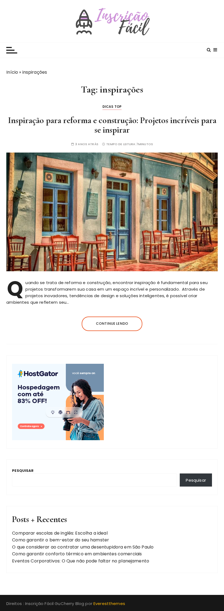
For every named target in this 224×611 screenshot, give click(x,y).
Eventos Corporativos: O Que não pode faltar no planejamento (81, 561)
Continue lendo (112, 323)
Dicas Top (112, 106)
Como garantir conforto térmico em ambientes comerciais (77, 554)
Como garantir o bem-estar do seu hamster (60, 540)
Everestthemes (109, 603)
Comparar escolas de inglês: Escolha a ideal (59, 533)
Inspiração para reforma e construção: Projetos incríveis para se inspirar (112, 125)
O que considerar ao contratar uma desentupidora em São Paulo (83, 547)
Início (12, 72)
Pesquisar (23, 470)
